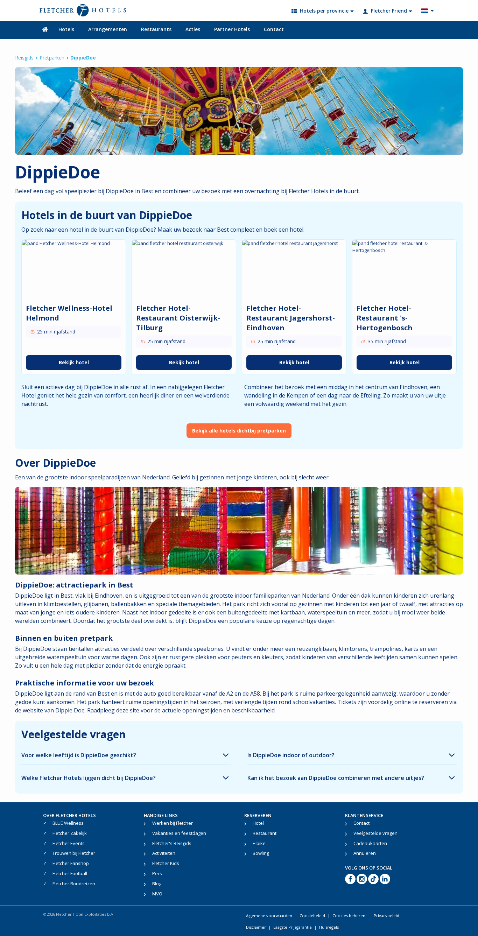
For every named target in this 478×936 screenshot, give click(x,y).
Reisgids (24, 57)
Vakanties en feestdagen (179, 833)
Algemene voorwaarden (269, 915)
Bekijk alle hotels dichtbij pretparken (239, 430)
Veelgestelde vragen (375, 833)
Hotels (66, 29)
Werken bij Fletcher (172, 823)
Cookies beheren (349, 915)
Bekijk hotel (74, 362)
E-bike (259, 843)
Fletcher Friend (389, 10)
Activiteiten (163, 853)
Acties (192, 29)
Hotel (258, 823)
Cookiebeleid (312, 915)
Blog (156, 883)
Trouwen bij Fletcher (73, 853)
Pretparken (52, 57)
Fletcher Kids (165, 863)
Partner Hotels (232, 29)
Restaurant (264, 833)
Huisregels (329, 927)
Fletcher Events (68, 843)
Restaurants (156, 29)
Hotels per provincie (324, 10)
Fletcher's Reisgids (171, 843)
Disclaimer (256, 927)
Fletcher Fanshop (70, 863)
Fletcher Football (69, 873)
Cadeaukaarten (370, 843)
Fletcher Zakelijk (69, 833)
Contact (274, 29)
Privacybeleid (386, 915)
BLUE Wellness (68, 823)
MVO (157, 894)
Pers (157, 873)
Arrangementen (107, 29)
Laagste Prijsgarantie (292, 927)
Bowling (261, 853)
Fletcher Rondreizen (73, 883)
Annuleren (364, 853)
